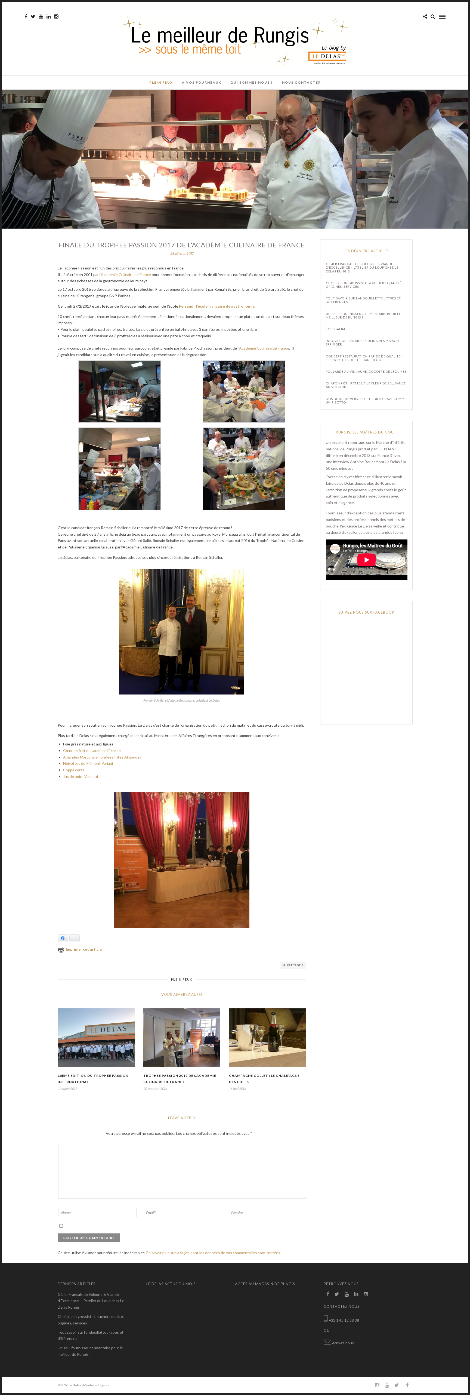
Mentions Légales (96, 1385)
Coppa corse (74, 770)
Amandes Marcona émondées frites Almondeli (102, 757)
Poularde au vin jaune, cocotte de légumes (366, 371)
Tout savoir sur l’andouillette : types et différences (363, 300)
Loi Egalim (335, 329)
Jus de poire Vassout (81, 776)
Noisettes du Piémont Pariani (88, 763)
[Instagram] (56, 16)
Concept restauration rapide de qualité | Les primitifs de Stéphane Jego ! (364, 358)
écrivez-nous (343, 1343)
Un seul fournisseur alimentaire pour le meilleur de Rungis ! (363, 315)
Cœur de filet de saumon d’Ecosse (92, 750)
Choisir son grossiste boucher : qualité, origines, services (364, 284)
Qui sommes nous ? (251, 82)
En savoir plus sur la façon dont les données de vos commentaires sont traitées (213, 1252)
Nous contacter (301, 82)
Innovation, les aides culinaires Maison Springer (362, 342)
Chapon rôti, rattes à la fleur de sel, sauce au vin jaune (366, 385)
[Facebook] (327, 1294)
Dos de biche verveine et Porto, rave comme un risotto (366, 400)
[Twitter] (337, 1294)
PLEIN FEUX (161, 82)
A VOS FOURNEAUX (201, 82)
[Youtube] (41, 16)
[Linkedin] (49, 16)
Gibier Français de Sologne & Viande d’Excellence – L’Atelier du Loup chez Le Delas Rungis (362, 267)
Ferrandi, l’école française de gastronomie (217, 306)
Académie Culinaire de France (126, 274)
